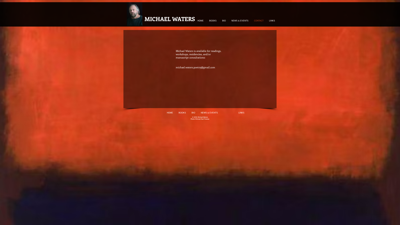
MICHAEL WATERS (170, 18)
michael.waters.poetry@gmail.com (195, 67)
